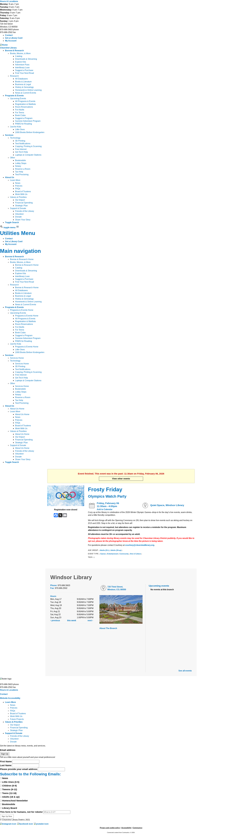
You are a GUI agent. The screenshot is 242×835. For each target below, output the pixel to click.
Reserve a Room (22, 169)
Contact (9, 35)
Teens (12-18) (9, 793)
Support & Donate (18, 208)
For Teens (19, 113)
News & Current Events (25, 93)
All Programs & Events (25, 101)
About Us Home (17, 409)
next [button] (90, 620)
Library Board (9, 808)
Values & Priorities (18, 197)
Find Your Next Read (24, 73)
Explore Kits (20, 62)
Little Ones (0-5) (10, 782)
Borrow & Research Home (22, 259)
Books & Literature (23, 82)
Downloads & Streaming (26, 59)
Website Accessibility (10, 698)
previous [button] (55, 620)
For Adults (19, 110)
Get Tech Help (21, 152)
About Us (9, 177)
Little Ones (20, 129)
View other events (121, 478)
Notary (18, 166)
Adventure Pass (22, 65)
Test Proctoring (21, 174)
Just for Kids (15, 127)
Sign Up (4, 754)
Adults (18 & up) (11, 797)
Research (14, 76)
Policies (18, 186)
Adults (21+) (104, 550)
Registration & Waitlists (25, 104)
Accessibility (126, 828)
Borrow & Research (14, 50)
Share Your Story (22, 220)
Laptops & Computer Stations (28, 155)
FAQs (17, 189)
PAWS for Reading (23, 124)
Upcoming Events (18, 98)
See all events (185, 671)
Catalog (18, 56)
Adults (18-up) (116, 550)
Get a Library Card (13, 38)
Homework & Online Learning (28, 90)
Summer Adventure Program (27, 121)
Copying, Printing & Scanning (28, 146)
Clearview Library (8, 48)
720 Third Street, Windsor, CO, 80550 (116, 588)
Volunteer (19, 214)
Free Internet (20, 149)
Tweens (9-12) (9, 789)
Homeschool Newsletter (15, 800)
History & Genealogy (24, 87)
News (17, 183)
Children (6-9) (9, 785)
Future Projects (17, 719)
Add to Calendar (104, 509)
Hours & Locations (9, 1)
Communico (137, 828)
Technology (15, 138)
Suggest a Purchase (24, 70)
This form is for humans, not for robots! (21, 812)
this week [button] (71, 620)
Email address (7, 750)
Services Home (17, 358)
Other (12, 158)
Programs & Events (14, 96)
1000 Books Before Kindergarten (29, 132)
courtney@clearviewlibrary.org (139, 545)
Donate (18, 217)
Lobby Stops (20, 163)
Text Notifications (22, 143)
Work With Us (21, 194)
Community (124, 554)
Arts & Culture (135, 554)
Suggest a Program (23, 118)
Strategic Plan (21, 206)
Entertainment (112, 554)
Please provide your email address (18, 769)
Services (9, 135)
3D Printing (20, 141)
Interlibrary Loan (22, 67)
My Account (10, 41)
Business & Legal (23, 84)
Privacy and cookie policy (110, 828)
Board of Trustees (23, 191)
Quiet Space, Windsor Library (167, 505)
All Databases (21, 79)
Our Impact (20, 200)
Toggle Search (12, 222)
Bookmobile (20, 160)
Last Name (5, 765)
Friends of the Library (24, 211)
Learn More (15, 180)
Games (103, 554)
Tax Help (19, 172)
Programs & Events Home (21, 310)
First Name (6, 761)
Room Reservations (24, 107)
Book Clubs (20, 115)
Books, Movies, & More (20, 53)
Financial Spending (24, 203)
